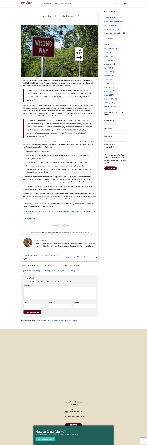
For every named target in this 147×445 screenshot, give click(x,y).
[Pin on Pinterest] (63, 225)
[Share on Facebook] (52, 225)
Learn (48, 3)
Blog (70, 3)
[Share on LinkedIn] (67, 225)
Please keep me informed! (45, 439)
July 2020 (107, 68)
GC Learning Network (111, 25)
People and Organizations (113, 33)
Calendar (63, 3)
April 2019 (108, 91)
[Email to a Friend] (59, 225)
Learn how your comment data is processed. (62, 320)
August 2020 (108, 64)
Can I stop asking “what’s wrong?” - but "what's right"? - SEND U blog (51, 271)
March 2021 (108, 56)
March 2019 (108, 95)
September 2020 (110, 60)
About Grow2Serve (111, 17)
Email (51, 302)
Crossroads (69, 232)
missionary (85, 232)
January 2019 (109, 103)
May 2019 (107, 87)
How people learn (60, 13)
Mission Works (77, 232)
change (64, 232)
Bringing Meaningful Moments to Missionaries (79, 257)
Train (43, 3)
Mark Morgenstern (68, 22)
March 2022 (108, 45)
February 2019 (109, 99)
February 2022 (109, 48)
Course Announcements (112, 21)
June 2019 (108, 83)
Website (76, 302)
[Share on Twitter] (56, 225)
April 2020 (108, 79)
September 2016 (110, 107)
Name (26, 302)
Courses (55, 3)
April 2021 (108, 52)
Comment (27, 285)
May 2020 (107, 76)
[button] (116, 3)
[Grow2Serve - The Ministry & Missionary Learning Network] (29, 3)
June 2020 (108, 72)
